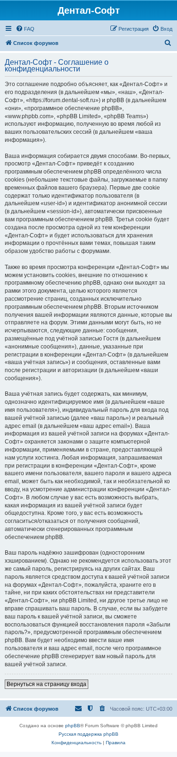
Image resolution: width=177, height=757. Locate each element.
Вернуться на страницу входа (46, 684)
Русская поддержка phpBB (88, 734)
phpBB (72, 725)
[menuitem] (25, 29)
